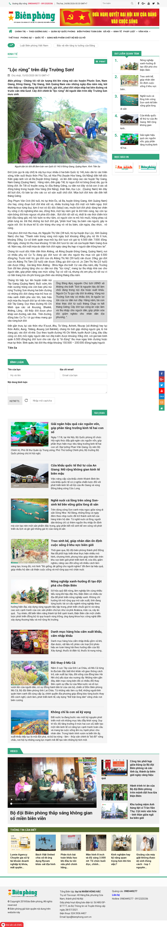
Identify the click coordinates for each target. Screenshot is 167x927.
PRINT (102, 61)
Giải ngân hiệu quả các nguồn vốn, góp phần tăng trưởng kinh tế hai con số (77, 428)
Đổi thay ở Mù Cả (63, 663)
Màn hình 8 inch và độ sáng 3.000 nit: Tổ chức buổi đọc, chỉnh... (96, 859)
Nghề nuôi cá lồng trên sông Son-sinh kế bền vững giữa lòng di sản (75, 502)
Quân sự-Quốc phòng (63, 31)
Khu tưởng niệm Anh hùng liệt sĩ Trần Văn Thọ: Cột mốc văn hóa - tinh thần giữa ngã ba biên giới (143, 811)
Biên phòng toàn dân (89, 31)
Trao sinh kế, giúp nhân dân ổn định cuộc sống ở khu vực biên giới (76, 543)
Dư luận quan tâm (126, 53)
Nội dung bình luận (17, 382)
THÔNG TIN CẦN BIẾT (23, 830)
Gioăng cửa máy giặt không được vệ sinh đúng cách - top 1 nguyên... (145, 861)
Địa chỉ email (67, 369)
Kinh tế (118, 31)
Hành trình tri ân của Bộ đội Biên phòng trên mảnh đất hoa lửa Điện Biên (143, 790)
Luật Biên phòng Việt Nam (34, 45)
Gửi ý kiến (99, 413)
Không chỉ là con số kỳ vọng (71, 712)
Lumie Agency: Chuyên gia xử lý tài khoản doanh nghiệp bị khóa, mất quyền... (19, 861)
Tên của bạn (14, 369)
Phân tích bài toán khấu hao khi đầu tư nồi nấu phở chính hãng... (69, 861)
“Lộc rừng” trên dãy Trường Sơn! (41, 69)
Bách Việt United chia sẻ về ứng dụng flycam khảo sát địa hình (45, 859)
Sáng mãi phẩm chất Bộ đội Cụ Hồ (66, 37)
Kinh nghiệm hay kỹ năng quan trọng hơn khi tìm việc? (121, 859)
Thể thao (13, 37)
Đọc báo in (121, 157)
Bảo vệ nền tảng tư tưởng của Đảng (76, 45)
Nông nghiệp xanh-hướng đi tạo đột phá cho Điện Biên (76, 583)
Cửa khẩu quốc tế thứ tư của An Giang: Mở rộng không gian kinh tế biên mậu (75, 469)
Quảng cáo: (124, 891)
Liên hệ (116, 895)
